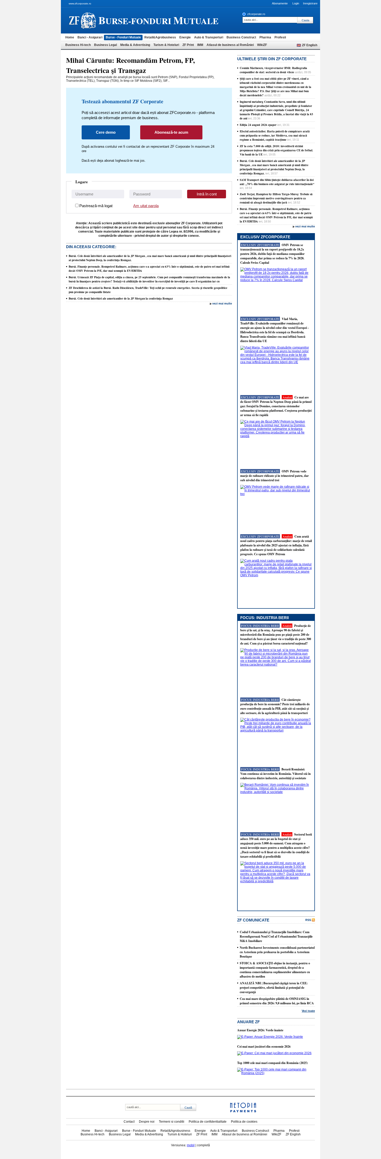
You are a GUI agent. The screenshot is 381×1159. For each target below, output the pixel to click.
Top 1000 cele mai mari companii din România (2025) (272, 1063)
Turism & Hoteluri (166, 45)
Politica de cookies (244, 1121)
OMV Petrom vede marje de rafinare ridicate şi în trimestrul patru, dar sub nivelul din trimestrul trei (274, 475)
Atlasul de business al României (230, 45)
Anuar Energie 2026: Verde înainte (260, 1030)
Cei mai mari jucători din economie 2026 (264, 1046)
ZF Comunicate (253, 920)
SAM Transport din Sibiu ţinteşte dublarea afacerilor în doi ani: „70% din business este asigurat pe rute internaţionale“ (277, 182)
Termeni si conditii (171, 1121)
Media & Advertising (135, 45)
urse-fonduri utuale (158, 20)
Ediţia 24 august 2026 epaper (258, 125)
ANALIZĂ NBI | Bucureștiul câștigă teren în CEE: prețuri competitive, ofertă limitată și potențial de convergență (274, 987)
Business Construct (241, 37)
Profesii (280, 37)
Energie (185, 37)
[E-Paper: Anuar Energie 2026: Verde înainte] (270, 1037)
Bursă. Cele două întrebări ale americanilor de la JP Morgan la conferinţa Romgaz (121, 298)
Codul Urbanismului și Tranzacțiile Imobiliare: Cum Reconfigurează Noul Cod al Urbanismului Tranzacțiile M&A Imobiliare (276, 936)
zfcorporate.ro (256, 14)
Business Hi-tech (78, 45)
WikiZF (262, 45)
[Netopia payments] (243, 1111)
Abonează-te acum (171, 132)
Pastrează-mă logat (95, 206)
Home (69, 37)
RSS (308, 919)
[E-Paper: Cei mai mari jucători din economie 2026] (274, 1053)
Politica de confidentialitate (208, 1121)
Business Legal (105, 45)
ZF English (309, 45)
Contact (129, 1121)
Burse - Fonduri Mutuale (123, 37)
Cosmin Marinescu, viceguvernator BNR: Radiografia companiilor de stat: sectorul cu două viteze (273, 70)
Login (295, 3)
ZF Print (188, 45)
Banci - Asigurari (89, 37)
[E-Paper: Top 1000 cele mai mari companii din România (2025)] (276, 1073)
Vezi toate (308, 1010)
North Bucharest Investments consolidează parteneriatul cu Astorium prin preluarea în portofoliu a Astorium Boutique (277, 952)
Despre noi (146, 1121)
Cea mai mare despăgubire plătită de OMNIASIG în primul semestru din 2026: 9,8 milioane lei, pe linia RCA (277, 1001)
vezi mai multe (222, 303)
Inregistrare (310, 3)
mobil (191, 1145)
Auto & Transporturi (208, 37)
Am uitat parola (146, 206)
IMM (200, 45)
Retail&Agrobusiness (160, 37)
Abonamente (280, 3)
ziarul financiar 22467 (82, 20)
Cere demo (106, 132)
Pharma (265, 37)
